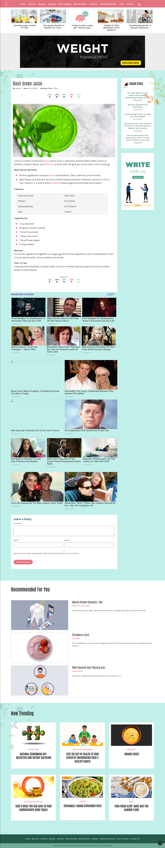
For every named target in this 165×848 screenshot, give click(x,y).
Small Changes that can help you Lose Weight (138, 115)
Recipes (52, 839)
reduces (56, 183)
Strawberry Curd (80, 635)
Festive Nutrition (33, 802)
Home (23, 4)
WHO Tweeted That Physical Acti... (89, 668)
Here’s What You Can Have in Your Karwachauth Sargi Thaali (33, 808)
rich (50, 175)
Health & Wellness (81, 606)
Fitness (125, 839)
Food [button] (121, 4)
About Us (35, 839)
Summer (43, 839)
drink (47, 160)
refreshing (50, 164)
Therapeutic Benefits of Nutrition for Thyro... (53, 26)
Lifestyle (95, 839)
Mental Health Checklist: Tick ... (88, 602)
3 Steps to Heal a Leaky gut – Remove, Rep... (82, 26)
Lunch (82, 801)
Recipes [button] (42, 4)
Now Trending (71, 839)
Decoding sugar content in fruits (25, 26)
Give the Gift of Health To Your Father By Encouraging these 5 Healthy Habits (82, 757)
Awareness (77, 671)
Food (131, 802)
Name (17, 540)
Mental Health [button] (80, 4)
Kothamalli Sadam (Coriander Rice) (82, 806)
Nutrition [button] (52, 4)
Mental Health (84, 839)
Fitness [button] (129, 4)
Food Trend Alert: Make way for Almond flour (131, 808)
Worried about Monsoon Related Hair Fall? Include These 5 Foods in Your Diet (137, 137)
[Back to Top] (160, 843)
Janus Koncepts (104, 846)
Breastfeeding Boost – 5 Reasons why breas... (140, 26)
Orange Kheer (131, 754)
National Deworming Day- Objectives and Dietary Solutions (33, 756)
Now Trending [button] (65, 4)
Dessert (76, 638)
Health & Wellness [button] (108, 4)
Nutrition (34, 749)
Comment (18, 523)
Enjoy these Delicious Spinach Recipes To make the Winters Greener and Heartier (137, 125)
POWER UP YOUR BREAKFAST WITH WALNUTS (111, 27)
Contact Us (135, 839)
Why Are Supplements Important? (138, 105)
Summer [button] (32, 4)
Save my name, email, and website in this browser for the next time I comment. (46, 553)
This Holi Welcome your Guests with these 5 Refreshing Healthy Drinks (138, 95)
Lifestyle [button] (93, 4)
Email (67, 540)
